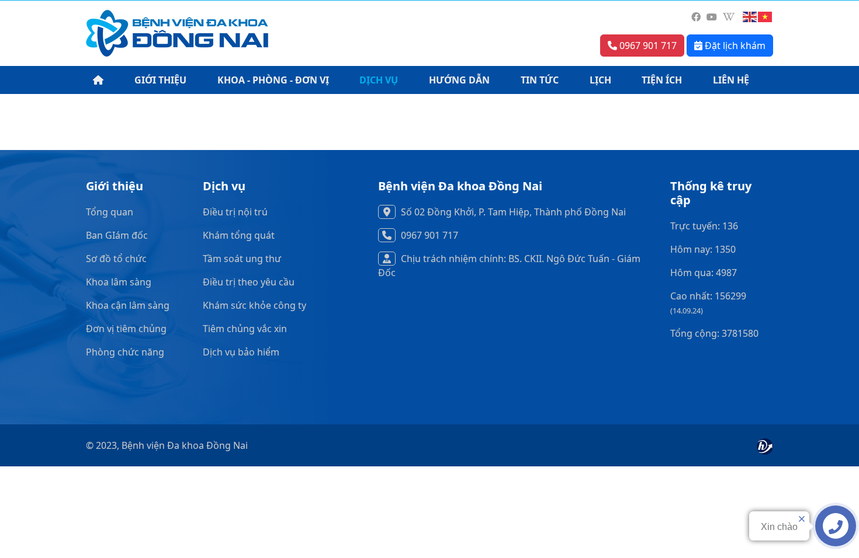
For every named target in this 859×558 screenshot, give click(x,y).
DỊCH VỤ (378, 80)
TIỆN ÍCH (662, 80)
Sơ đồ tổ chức (116, 258)
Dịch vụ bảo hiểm (241, 352)
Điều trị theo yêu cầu (249, 281)
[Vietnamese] (765, 17)
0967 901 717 (647, 45)
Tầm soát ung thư (242, 258)
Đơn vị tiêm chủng (126, 328)
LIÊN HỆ (731, 80)
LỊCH (600, 80)
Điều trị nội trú (235, 211)
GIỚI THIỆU (160, 80)
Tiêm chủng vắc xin (245, 328)
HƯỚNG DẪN (459, 80)
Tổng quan (109, 211)
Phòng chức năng (125, 352)
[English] (750, 17)
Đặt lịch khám (734, 45)
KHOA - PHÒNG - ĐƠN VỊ (273, 80)
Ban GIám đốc (117, 235)
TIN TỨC (540, 80)
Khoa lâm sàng (118, 281)
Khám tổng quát (239, 235)
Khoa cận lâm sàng (127, 305)
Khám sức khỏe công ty (254, 305)
